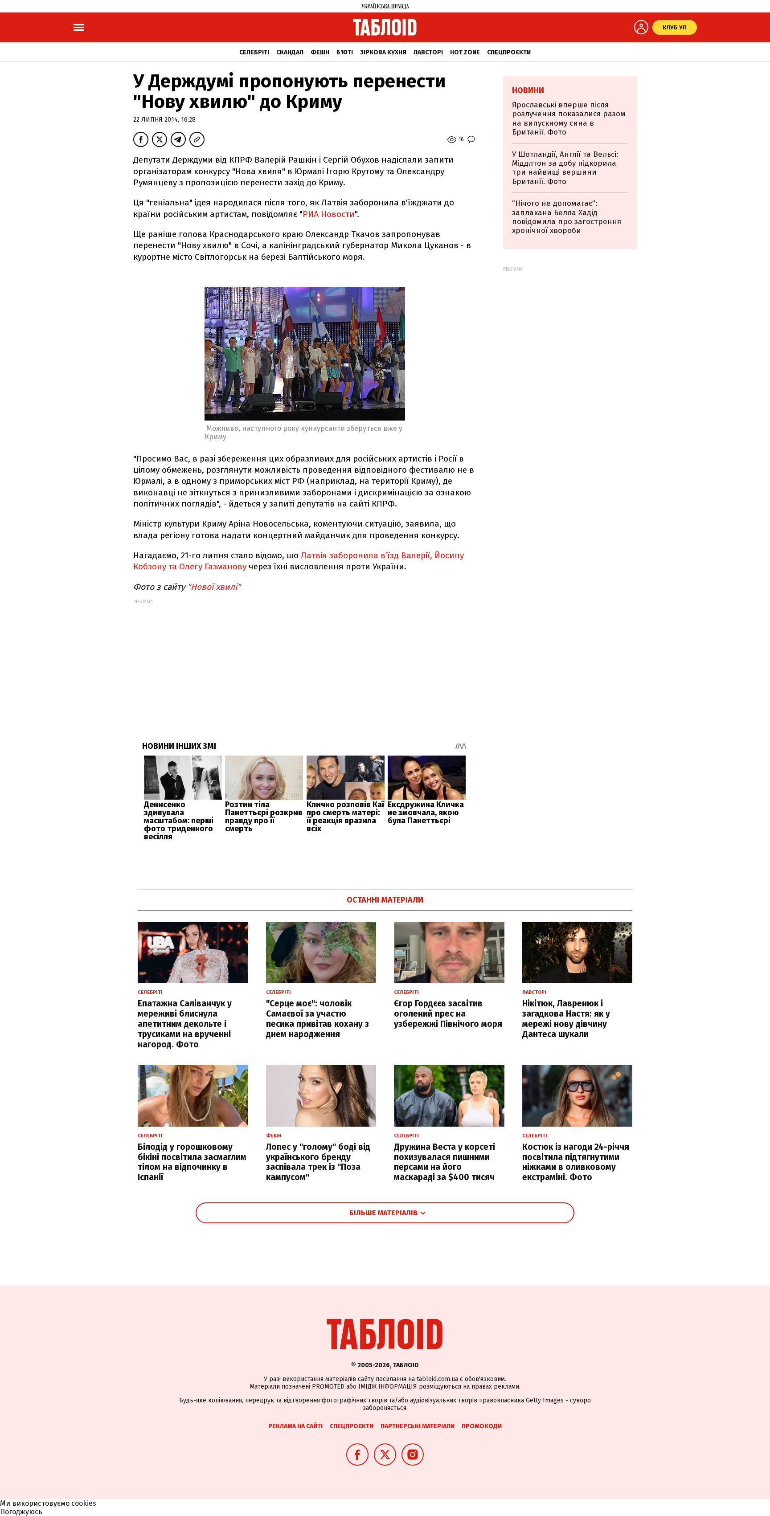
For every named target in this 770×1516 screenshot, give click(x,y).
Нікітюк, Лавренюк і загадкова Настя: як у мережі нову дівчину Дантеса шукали (566, 1018)
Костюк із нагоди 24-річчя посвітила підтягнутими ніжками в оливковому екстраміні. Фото (575, 1162)
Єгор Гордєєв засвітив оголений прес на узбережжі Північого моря (448, 1013)
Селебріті (254, 52)
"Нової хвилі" (214, 587)
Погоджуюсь (21, 1512)
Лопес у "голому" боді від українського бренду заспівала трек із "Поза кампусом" (318, 1162)
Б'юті (344, 52)
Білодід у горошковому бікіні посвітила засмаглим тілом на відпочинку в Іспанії (192, 1162)
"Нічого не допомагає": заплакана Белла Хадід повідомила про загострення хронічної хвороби (566, 217)
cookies (83, 1503)
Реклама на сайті (295, 1426)
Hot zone (465, 52)
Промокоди (482, 1426)
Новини (528, 90)
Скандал (289, 52)
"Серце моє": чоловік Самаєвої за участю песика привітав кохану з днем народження (317, 1018)
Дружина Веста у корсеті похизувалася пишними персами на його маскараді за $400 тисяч (444, 1162)
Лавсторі (428, 52)
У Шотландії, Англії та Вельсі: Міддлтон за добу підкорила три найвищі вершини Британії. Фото (565, 168)
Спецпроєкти (509, 52)
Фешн (320, 52)
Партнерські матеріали (418, 1426)
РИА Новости (329, 214)
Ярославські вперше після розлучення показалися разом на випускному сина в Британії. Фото (569, 118)
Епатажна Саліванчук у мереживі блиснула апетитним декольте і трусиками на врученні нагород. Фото (185, 1023)
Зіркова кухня (383, 52)
